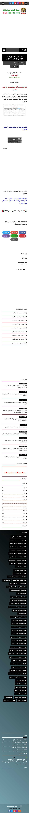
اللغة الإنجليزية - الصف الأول (18, 597)
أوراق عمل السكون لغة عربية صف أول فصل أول (14, 433)
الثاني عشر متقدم (20, 567)
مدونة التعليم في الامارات (14, 808)
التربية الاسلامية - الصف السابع (17, 557)
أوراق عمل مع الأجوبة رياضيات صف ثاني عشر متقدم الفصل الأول (15, 386)
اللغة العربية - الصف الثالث (19, 320)
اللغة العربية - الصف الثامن (19, 339)
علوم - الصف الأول (20, 680)
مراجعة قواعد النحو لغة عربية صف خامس (16, 427)
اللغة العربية (22, 614)
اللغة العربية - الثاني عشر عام (18, 617)
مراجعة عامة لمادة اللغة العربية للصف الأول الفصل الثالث (15, 441)
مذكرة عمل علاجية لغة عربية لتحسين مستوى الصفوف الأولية (15, 449)
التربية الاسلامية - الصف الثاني (17, 550)
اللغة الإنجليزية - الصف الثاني (18, 600)
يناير (13, 493)
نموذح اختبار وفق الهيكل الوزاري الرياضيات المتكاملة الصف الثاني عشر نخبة (14, 760)
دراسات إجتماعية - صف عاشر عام (17, 674)
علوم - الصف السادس (20, 697)
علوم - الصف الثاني (20, 687)
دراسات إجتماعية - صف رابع (18, 667)
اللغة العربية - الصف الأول (19, 313)
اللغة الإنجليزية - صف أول (19, 610)
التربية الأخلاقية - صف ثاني (18, 537)
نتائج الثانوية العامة (9, 700)
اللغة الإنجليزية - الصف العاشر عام (17, 607)
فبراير (13, 490)
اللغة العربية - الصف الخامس (18, 328)
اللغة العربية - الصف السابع (18, 335)
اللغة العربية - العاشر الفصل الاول (17, 654)
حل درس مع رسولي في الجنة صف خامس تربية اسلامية (15, 395)
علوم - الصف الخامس (20, 690)
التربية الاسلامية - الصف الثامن (17, 547)
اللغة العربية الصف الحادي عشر (17, 657)
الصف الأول (17, 64)
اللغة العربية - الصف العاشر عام (17, 650)
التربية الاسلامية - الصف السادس (17, 560)
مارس (13, 522)
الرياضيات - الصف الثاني (19, 573)
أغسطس (13, 505)
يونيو (13, 511)
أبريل (13, 516)
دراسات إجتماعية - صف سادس (18, 670)
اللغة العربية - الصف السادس (18, 332)
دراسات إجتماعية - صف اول (18, 660)
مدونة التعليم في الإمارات (14, 72)
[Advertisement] (14, 31)
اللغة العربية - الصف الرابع (19, 324)
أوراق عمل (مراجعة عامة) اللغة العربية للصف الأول (15, 403)
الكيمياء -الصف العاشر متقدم (18, 590)
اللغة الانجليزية (21, 594)
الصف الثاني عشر (11, 587)
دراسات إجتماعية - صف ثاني (18, 664)
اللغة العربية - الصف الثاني (19, 317)
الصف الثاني (22, 587)
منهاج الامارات (21, 700)
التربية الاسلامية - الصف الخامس (17, 553)
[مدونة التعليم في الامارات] (14, 11)
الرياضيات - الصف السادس (19, 580)
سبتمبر (13, 496)
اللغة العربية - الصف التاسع (18, 343)
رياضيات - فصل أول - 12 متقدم (17, 677)
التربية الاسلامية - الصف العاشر (17, 563)
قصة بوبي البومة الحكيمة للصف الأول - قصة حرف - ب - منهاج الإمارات (15, 411)
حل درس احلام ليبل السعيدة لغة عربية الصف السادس (15, 458)
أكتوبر (13, 499)
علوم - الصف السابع (20, 694)
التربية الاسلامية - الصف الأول (18, 540)
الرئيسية (22, 50)
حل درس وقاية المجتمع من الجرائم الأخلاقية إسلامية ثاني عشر (15, 420)
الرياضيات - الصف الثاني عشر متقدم (16, 577)
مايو (13, 488)
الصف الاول (22, 583)
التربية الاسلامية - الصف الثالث (17, 543)
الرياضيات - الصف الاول (19, 570)
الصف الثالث (12, 583)
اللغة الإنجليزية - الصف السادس (17, 604)
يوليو (13, 508)
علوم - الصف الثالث (20, 684)
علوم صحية (8, 697)
